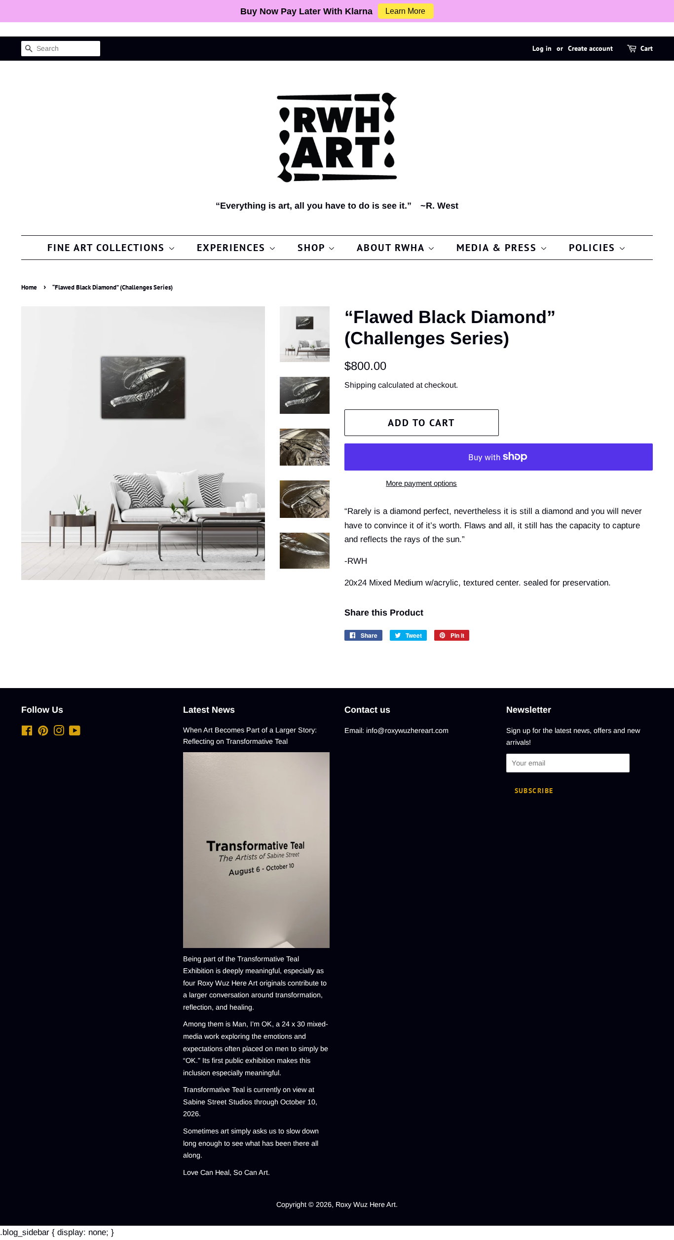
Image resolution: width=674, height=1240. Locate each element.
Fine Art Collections (107, 247)
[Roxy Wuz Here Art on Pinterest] (42, 732)
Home (29, 287)
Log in (542, 48)
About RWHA (392, 247)
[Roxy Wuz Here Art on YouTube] (74, 732)
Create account (590, 48)
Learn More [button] (405, 10)
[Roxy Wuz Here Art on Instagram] (58, 732)
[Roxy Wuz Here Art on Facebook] (27, 732)
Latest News (209, 710)
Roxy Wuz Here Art (366, 1204)
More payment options (421, 483)
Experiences (233, 247)
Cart (646, 48)
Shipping (360, 385)
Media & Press (498, 247)
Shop (313, 247)
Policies (594, 247)
